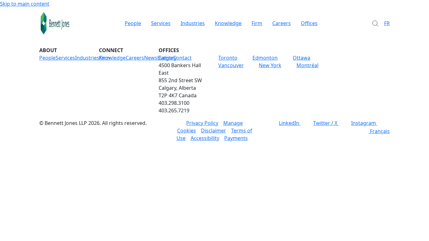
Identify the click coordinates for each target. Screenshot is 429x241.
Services (161, 23)
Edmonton (265, 57)
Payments (236, 138)
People (133, 23)
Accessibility (205, 138)
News (150, 57)
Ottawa (301, 57)
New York (270, 65)
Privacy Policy (202, 123)
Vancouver (231, 65)
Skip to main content (24, 3)
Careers (281, 23)
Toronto (227, 57)
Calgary (167, 57)
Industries (193, 23)
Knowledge (228, 23)
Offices (309, 23)
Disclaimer (213, 130)
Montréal (307, 65)
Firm (257, 23)
